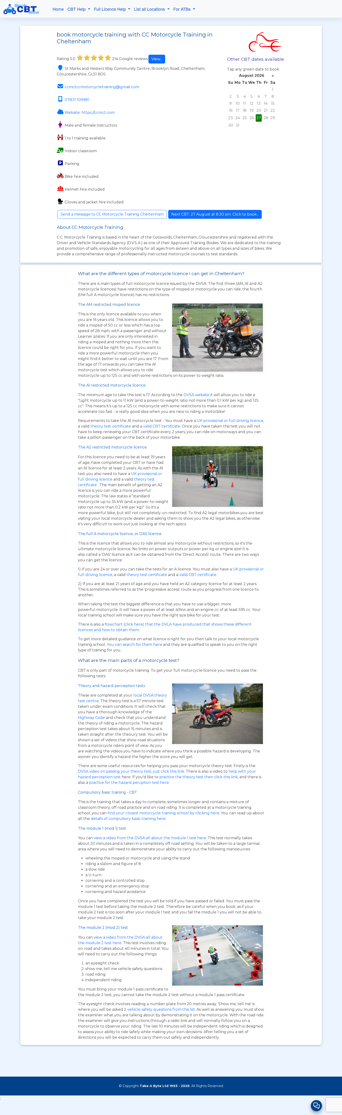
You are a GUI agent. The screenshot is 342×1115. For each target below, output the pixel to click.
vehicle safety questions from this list (161, 1009)
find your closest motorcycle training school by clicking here (163, 813)
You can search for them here (135, 644)
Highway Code (91, 717)
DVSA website (197, 395)
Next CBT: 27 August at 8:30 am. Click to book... (215, 214)
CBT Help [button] (77, 9)
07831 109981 (77, 100)
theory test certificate (111, 426)
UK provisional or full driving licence (230, 420)
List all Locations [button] (150, 9)
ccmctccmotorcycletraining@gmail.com (102, 87)
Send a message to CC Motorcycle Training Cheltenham (112, 214)
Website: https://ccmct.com (90, 112)
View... (156, 59)
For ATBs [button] (182, 9)
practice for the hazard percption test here (129, 782)
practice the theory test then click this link (198, 777)
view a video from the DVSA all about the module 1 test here (150, 838)
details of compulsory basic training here (128, 818)
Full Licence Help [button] (110, 9)
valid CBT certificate (161, 426)
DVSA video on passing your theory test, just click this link (131, 771)
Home (58, 9)
